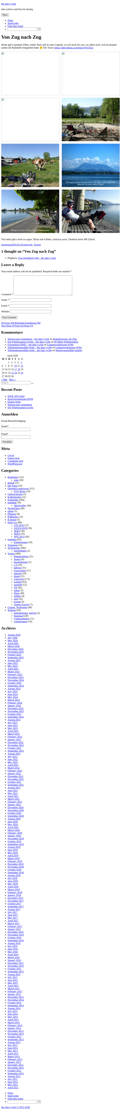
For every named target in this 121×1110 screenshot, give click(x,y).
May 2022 (13, 762)
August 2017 (14, 909)
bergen (17, 559)
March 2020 (14, 830)
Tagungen (12, 545)
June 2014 (13, 1014)
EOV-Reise (19, 491)
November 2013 (16, 1033)
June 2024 (13, 694)
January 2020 (14, 835)
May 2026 (13, 640)
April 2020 (13, 827)
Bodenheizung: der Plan (65, 339)
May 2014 (13, 1017)
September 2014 (16, 1005)
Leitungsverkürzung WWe (60, 344)
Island (17, 576)
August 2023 (14, 719)
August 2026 (14, 635)
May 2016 (13, 951)
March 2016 (14, 957)
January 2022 (14, 773)
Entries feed (13, 458)
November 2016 (16, 934)
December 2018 (15, 864)
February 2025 (15, 674)
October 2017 (14, 903)
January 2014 (14, 1028)
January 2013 (14, 1062)
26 (22, 372)
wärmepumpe (20, 621)
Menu (5, 15)
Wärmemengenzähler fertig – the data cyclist (30, 347)
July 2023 (12, 722)
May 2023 (13, 728)
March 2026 (14, 646)
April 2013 (13, 1053)
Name (5, 300)
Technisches (14, 548)
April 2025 (13, 668)
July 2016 (12, 946)
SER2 (17, 531)
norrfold (18, 584)
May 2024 (13, 697)
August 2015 (14, 974)
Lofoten (18, 582)
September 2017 (16, 906)
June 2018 (13, 881)
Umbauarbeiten (21, 618)
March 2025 (14, 671)
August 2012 (14, 1076)
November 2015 (16, 966)
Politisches (13, 516)
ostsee (11, 511)
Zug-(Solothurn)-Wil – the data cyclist (37, 258)
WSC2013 (19, 536)
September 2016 (16, 940)
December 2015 (15, 963)
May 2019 (13, 852)
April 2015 (13, 985)
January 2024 (14, 705)
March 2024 (14, 700)
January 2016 (14, 960)
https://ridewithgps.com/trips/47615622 (74, 47)
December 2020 (15, 807)
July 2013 (12, 1045)
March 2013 (14, 1056)
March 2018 (14, 889)
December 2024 (15, 677)
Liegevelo (27, 244)
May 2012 (13, 1084)
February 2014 (15, 1025)
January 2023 (14, 739)
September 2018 (16, 872)
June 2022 (13, 759)
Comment (7, 294)
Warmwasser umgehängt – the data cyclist (28, 339)
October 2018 (14, 869)
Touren (37, 244)
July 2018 (12, 878)
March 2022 (14, 768)
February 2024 (15, 702)
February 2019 (15, 861)
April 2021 (13, 796)
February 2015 (15, 991)
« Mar (4, 379)
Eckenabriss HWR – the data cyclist (25, 344)
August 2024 (14, 688)
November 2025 (16, 651)
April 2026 (13, 643)
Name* (5, 426)
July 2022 (12, 756)
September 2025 (16, 657)
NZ (15, 587)
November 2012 (16, 1067)
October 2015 (14, 968)
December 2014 (15, 997)
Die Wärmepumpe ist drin (20, 407)
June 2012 (13, 1082)
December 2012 (15, 1065)
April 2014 (13, 1019)
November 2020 (16, 810)
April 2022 (13, 765)
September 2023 (16, 717)
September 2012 (16, 1073)
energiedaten (20, 550)
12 (22, 366)
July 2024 (12, 691)
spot (16, 599)
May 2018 (13, 884)
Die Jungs (12, 485)
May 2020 (13, 824)
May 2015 (13, 983)
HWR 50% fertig (16, 396)
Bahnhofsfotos (21, 556)
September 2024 (16, 685)
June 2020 (13, 821)
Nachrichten (14, 508)
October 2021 (14, 782)
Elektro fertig (14, 402)
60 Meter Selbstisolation (66, 341)
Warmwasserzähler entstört (68, 350)
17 (15, 369)
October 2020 (14, 813)
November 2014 (16, 1000)
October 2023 (14, 714)
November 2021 (16, 779)
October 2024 (14, 683)
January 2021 (14, 804)
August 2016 (14, 943)
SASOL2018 (20, 528)
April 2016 (13, 954)
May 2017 (13, 917)
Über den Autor (15, 26)
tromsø (17, 601)
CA (15, 565)
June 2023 (13, 725)
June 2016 (13, 949)
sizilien (17, 596)
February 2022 (15, 770)
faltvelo (17, 567)
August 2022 (14, 753)
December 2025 (15, 649)
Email (5, 305)
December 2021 (15, 776)
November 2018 (16, 867)
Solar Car (12, 522)
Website (5, 311)
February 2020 (15, 833)
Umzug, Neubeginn (17, 607)
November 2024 (16, 680)
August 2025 (14, 660)
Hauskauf (18, 616)
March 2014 (14, 1022)
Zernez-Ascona (21, 604)
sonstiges (12, 539)
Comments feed (15, 461)
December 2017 (15, 898)
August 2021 (14, 787)
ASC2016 (19, 525)
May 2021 (13, 793)
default (11, 483)
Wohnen (12, 610)
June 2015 (13, 980)
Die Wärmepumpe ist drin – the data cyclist (29, 341)
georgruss (6, 244)
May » (12, 379)
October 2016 (14, 937)
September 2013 (16, 1039)
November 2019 (16, 838)
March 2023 (14, 734)
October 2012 (14, 1070)
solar (16, 480)
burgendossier (21, 562)
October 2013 (14, 1036)
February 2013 (15, 1059)
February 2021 (15, 801)
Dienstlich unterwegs (18, 488)
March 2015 (14, 988)
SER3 (17, 533)
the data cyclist (8, 4)
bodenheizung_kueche (25, 613)
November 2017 (16, 901)
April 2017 (13, 920)
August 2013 (14, 1042)
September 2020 (16, 816)
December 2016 (15, 932)
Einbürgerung (21, 542)
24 (15, 372)
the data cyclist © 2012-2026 (15, 1107)
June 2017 (13, 915)
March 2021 (14, 799)
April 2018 (13, 886)
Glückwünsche (15, 494)
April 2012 (13, 1087)
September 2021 (16, 784)
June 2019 (13, 850)
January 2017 (14, 929)
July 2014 (12, 1011)
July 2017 (12, 912)
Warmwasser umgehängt (20, 404)
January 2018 (14, 895)
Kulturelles (13, 499)
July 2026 (12, 637)
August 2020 (14, 818)
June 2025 (13, 663)
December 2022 (15, 742)
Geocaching (20, 570)
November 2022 (16, 745)
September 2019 (16, 844)
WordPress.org (15, 463)
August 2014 (14, 1008)
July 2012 (12, 1079)
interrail (17, 573)
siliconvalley (20, 505)
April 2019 (13, 855)
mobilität (12, 502)
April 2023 (13, 731)
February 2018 (15, 892)
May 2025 (13, 666)
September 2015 (16, 971)
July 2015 (12, 977)
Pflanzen (12, 514)
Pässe (10, 20)
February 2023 (15, 736)
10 (15, 366)
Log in (11, 455)
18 (18, 369)
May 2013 (13, 1050)
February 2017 (15, 926)
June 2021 (13, 790)
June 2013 (13, 1048)
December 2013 (15, 1031)
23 (12, 372)
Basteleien (13, 477)
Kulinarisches (14, 497)
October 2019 (14, 841)
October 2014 (14, 1002)
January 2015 (14, 994)
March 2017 (14, 923)
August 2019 (14, 847)
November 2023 (16, 711)
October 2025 (14, 654)
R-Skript (12, 519)
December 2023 (15, 708)
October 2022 (14, 748)
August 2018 (14, 875)
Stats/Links (13, 23)
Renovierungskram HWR (20, 399)
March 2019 (14, 858)
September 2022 (16, 751)
